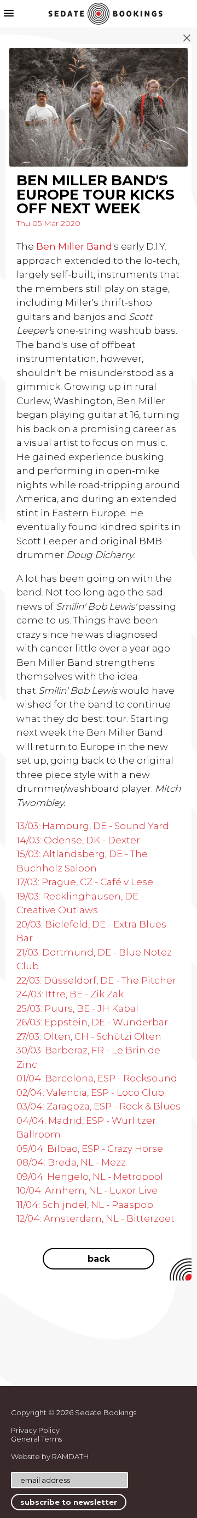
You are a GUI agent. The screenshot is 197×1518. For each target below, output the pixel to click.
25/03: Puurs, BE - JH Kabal (77, 1008)
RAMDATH (70, 1456)
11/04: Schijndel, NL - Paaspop (84, 1204)
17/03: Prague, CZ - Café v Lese (84, 881)
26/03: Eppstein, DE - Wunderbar (92, 1022)
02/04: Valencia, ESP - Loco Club (90, 1092)
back (99, 1259)
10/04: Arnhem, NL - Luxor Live (87, 1190)
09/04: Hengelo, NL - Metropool (89, 1176)
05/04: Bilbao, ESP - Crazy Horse (89, 1148)
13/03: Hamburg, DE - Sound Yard (92, 825)
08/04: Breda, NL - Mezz (71, 1162)
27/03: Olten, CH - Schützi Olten (88, 1036)
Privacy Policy (35, 1430)
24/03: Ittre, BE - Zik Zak (70, 994)
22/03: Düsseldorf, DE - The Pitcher (96, 980)
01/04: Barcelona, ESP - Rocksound (96, 1078)
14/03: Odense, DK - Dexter (78, 840)
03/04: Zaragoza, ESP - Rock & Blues (98, 1106)
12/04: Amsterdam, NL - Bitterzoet (95, 1218)
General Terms (36, 1438)
